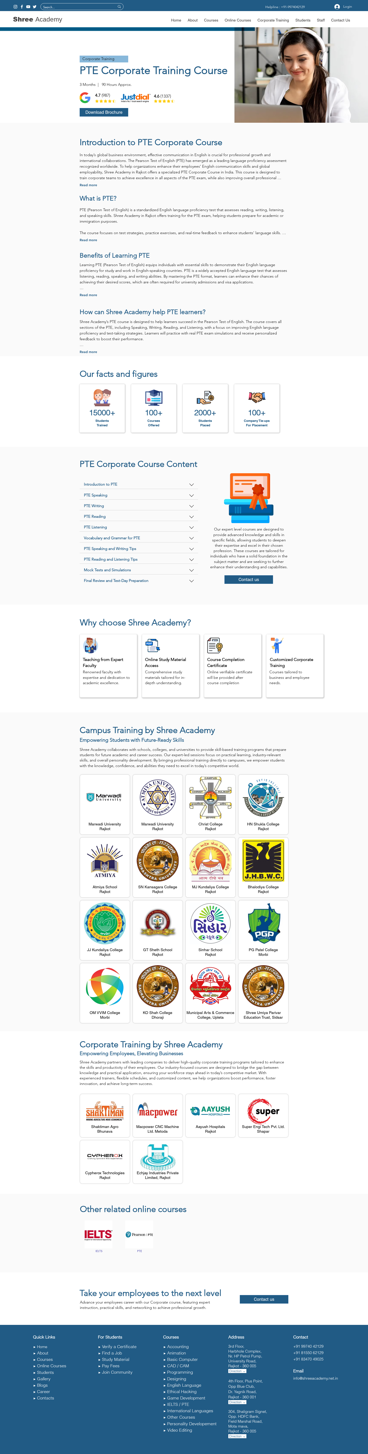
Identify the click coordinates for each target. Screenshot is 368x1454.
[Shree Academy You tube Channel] (28, 6)
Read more (88, 185)
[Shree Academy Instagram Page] (15, 6)
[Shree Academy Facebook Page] (21, 6)
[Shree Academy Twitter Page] (34, 6)
